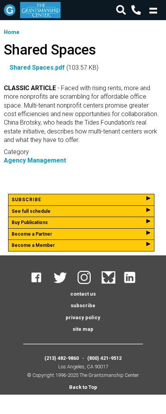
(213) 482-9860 (61, 358)
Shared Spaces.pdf (37, 67)
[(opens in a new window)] (41, 282)
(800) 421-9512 (104, 358)
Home (11, 32)
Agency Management (35, 160)
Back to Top (83, 387)
